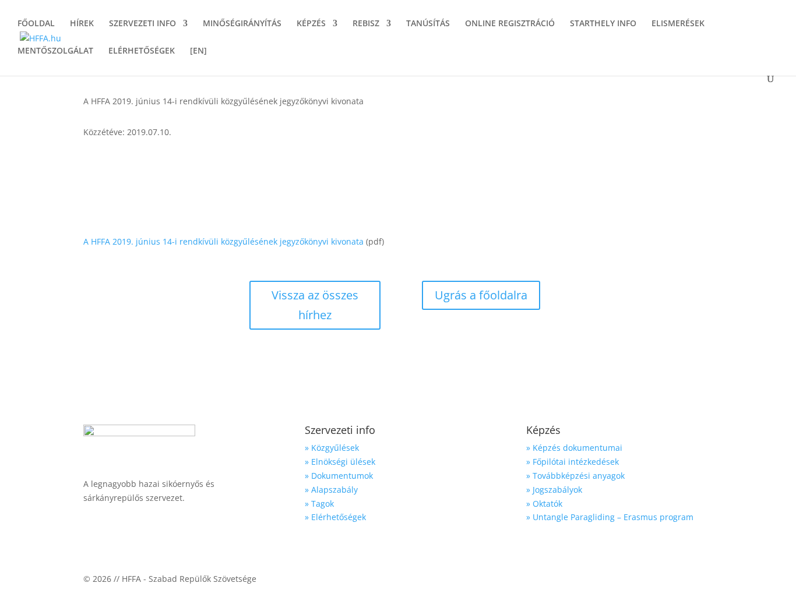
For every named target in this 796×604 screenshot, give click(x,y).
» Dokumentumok (339, 475)
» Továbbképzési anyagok (575, 475)
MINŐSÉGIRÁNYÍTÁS (242, 24)
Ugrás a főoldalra (481, 295)
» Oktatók (544, 503)
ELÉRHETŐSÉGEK (141, 51)
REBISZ (366, 24)
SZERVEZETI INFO (142, 24)
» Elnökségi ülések (340, 461)
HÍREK (82, 24)
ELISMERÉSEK (678, 24)
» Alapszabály (331, 489)
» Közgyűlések (332, 447)
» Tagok (319, 503)
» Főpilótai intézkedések (572, 461)
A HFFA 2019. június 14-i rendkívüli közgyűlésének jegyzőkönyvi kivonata (223, 241)
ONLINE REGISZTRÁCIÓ (510, 24)
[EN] (198, 51)
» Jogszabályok (554, 489)
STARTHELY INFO (603, 24)
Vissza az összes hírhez (315, 305)
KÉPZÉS (311, 24)
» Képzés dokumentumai (574, 447)
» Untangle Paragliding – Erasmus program (609, 516)
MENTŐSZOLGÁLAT (55, 51)
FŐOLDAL (36, 24)
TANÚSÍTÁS (428, 24)
